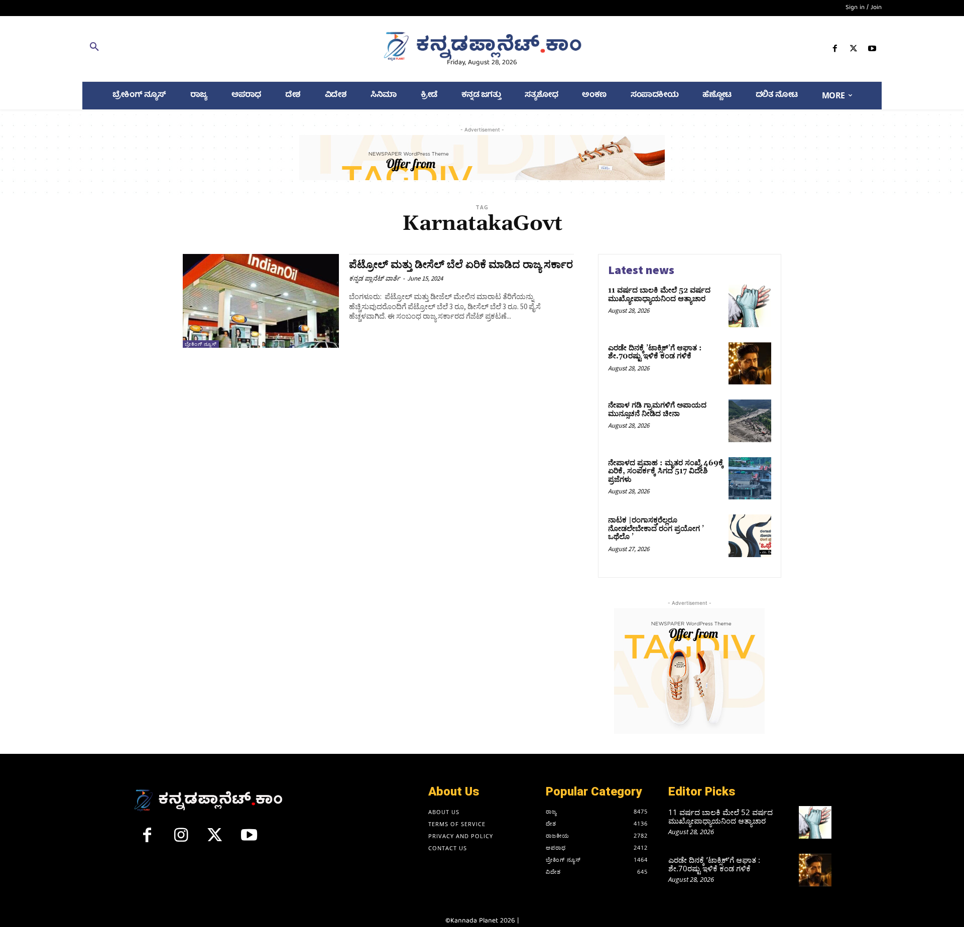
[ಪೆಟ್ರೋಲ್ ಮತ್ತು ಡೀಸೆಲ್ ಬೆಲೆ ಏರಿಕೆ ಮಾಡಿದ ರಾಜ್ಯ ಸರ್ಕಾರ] (261, 301)
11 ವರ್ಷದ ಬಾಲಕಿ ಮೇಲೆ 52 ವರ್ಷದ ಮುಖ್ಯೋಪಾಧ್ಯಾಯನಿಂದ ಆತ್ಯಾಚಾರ (659, 295)
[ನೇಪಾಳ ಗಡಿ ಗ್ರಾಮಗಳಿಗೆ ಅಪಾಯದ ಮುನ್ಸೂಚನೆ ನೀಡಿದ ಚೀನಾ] (750, 421)
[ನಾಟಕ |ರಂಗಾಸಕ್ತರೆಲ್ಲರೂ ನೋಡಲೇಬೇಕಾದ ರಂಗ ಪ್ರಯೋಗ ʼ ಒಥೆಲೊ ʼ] (750, 535)
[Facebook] (834, 50)
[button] (212, 49)
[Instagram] (181, 839)
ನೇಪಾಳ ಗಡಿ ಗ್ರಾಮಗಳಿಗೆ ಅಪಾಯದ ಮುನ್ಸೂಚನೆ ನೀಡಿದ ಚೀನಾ (657, 410)
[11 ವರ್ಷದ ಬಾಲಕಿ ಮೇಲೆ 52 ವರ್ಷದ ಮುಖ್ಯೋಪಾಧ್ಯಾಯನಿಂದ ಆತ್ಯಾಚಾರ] (750, 306)
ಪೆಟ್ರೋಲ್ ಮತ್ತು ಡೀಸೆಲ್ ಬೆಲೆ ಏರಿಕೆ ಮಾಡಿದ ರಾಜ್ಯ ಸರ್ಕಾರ (461, 265)
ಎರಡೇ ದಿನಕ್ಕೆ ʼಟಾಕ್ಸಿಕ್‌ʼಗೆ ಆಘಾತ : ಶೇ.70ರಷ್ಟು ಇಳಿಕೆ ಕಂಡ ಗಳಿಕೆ (655, 352)
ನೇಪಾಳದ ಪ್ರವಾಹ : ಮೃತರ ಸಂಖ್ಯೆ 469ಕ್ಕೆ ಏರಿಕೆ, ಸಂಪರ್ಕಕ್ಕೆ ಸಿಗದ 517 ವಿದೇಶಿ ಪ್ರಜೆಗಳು (666, 471)
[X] (854, 50)
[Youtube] (872, 50)
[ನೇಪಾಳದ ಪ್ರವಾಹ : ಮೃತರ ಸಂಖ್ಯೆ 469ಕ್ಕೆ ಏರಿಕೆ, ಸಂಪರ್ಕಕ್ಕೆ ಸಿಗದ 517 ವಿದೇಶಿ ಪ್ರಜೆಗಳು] (750, 478)
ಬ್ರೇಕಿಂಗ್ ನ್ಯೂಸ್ (201, 344)
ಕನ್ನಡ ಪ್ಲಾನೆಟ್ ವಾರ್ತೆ (374, 278)
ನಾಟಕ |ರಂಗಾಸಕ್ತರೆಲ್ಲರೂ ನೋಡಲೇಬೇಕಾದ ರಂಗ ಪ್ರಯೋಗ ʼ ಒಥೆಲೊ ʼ (656, 528)
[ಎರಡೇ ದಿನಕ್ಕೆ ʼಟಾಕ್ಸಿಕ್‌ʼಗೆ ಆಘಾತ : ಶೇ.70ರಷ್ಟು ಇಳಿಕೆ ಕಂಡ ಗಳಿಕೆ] (750, 363)
